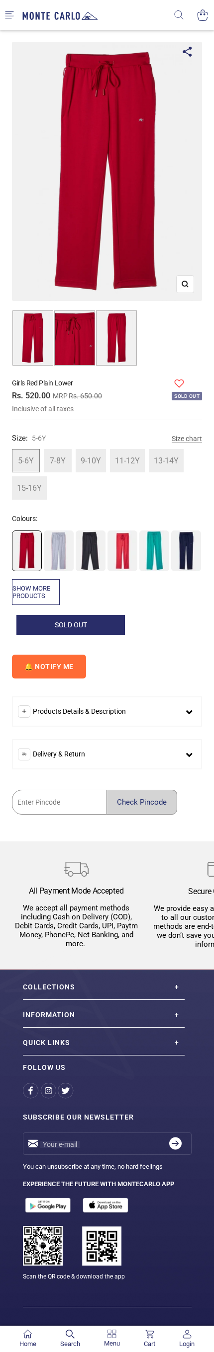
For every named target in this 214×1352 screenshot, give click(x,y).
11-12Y (127, 460)
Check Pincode (142, 802)
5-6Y (26, 460)
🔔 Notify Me (49, 667)
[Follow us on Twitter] (66, 1091)
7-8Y (58, 460)
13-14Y (166, 460)
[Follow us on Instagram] (49, 1091)
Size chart (187, 439)
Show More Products (31, 592)
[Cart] (203, 15)
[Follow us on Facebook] (31, 1091)
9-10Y (91, 460)
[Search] (185, 15)
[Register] (175, 1143)
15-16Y (29, 488)
